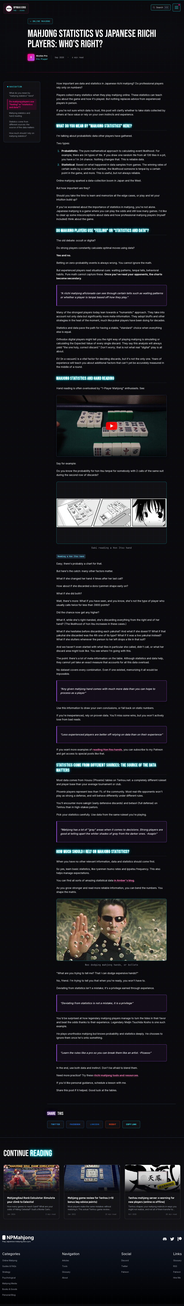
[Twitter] (172, 1239)
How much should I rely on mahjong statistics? (21, 134)
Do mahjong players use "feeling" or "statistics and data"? (21, 104)
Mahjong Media (9, 1283)
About (65, 1277)
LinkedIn (94, 1124)
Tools (64, 1266)
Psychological (9, 1277)
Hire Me (177, 1277)
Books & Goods (9, 1289)
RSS (175, 1266)
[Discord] (165, 1239)
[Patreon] (180, 1239)
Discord (125, 1260)
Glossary (66, 1272)
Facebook (75, 1124)
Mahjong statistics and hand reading (19, 114)
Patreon (125, 1272)
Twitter (55, 1124)
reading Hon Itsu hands (107, 749)
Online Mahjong (40, 21)
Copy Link (131, 1124)
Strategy (6, 1272)
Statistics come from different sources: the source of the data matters (21, 124)
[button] (111, 426)
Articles (65, 1260)
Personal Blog (9, 1295)
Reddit (112, 1124)
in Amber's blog (124, 880)
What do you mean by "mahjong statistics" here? (21, 94)
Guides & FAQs (9, 1266)
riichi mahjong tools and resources (116, 1075)
